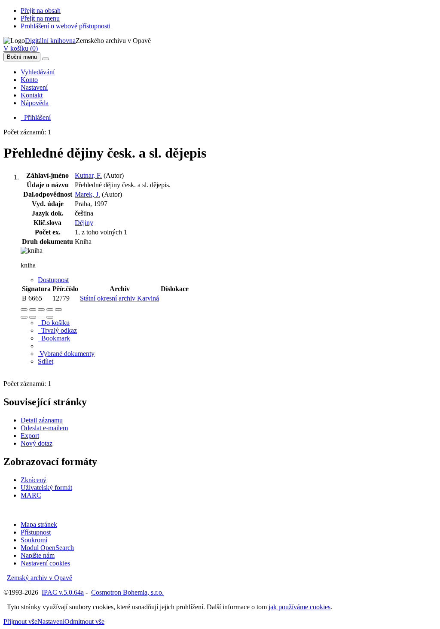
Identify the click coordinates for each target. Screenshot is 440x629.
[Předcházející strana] (41, 317)
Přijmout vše (20, 621)
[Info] (58, 309)
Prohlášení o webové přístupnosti (65, 26)
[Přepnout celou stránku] (49, 309)
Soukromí (34, 540)
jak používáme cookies (299, 607)
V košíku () (20, 48)
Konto (29, 79)
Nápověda (35, 102)
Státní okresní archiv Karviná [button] (119, 298)
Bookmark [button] (54, 338)
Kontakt (32, 95)
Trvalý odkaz (57, 330)
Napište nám (38, 555)
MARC (31, 495)
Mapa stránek (39, 524)
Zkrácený (33, 479)
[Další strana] (49, 317)
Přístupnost (36, 532)
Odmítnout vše (84, 621)
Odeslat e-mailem (44, 427)
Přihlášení (36, 117)
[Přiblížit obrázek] (24, 309)
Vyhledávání (38, 72)
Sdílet (45, 361)
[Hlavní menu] (45, 59)
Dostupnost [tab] (53, 279)
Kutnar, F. (88, 175)
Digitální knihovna (50, 40)
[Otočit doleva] (24, 317)
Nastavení (34, 87)
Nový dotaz (36, 443)
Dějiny (84, 222)
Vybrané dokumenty (66, 353)
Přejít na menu (40, 18)
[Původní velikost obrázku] (41, 309)
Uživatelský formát (46, 487)
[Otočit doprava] (32, 317)
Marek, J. (87, 194)
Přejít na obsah (41, 10)
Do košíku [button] (54, 322)
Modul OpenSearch (47, 547)
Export (30, 435)
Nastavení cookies (45, 563)
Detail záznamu (42, 420)
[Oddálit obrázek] (32, 309)
